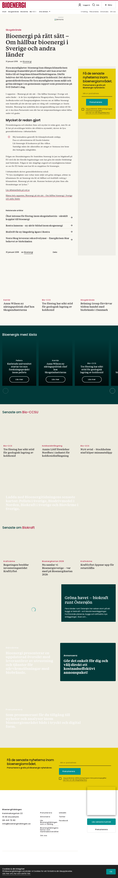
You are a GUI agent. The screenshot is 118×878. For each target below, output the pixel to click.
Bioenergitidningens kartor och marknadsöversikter (49, 830)
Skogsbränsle (13, 12)
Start (4, 12)
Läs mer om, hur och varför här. (16, 873)
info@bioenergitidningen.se (16, 823)
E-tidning (84, 12)
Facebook (63, 821)
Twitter (62, 817)
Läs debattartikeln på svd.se (18, 190)
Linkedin (62, 813)
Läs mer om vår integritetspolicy (98, 113)
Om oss (113, 12)
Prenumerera (94, 12)
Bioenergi (27, 61)
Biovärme (24, 12)
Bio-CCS (33, 12)
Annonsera (104, 12)
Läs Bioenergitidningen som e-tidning (48, 822)
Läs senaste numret (101, 822)
